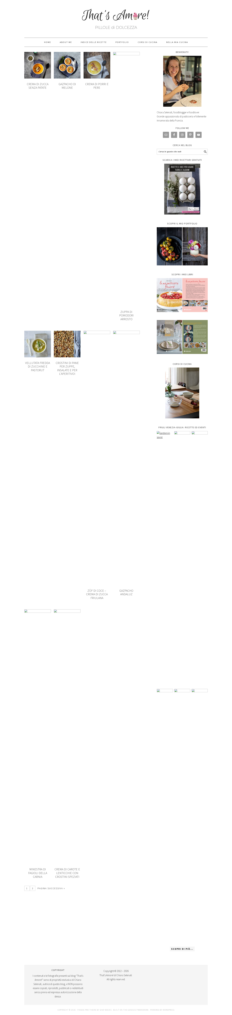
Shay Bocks (106, 1010)
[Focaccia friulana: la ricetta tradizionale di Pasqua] (200, 558)
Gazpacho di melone (67, 86)
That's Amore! (116, 17)
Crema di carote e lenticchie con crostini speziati (67, 872)
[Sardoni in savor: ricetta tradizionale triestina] (165, 558)
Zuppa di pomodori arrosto (126, 315)
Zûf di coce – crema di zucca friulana (97, 594)
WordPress (168, 1010)
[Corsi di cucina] (182, 393)
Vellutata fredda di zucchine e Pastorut (37, 366)
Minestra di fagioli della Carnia (37, 872)
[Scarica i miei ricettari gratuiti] (182, 189)
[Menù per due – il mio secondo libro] (200, 816)
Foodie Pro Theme (86, 1010)
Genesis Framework (138, 1010)
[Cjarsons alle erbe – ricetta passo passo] (182, 816)
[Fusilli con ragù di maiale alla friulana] (165, 816)
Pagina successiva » (51, 888)
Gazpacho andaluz (126, 592)
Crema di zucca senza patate (37, 86)
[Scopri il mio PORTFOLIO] (182, 246)
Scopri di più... (182, 949)
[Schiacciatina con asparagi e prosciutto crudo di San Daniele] (182, 558)
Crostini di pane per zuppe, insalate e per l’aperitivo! (67, 368)
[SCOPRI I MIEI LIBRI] (182, 314)
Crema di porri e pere (97, 86)
